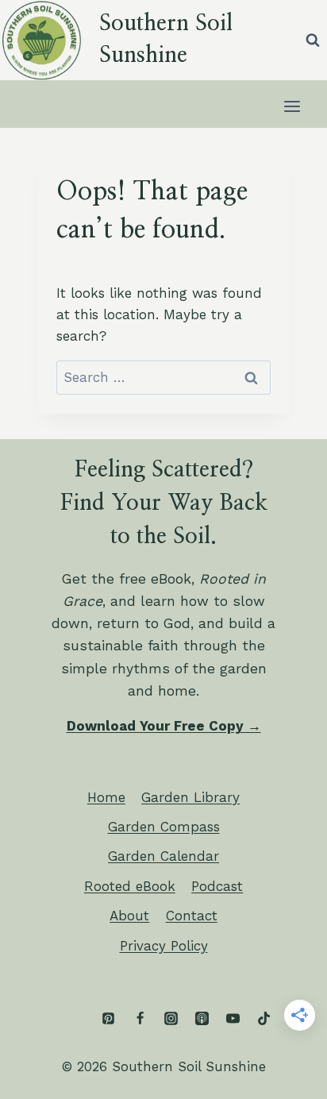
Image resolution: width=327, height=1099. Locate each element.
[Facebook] (139, 1018)
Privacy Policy (164, 946)
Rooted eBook (129, 886)
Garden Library (190, 797)
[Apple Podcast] (201, 1018)
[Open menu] (291, 106)
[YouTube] (232, 1018)
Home (106, 797)
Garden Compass (164, 827)
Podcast (217, 886)
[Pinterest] (108, 1018)
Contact (191, 916)
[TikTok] (263, 1018)
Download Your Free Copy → (164, 726)
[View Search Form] (312, 39)
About (129, 916)
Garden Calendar (163, 856)
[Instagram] (170, 1018)
